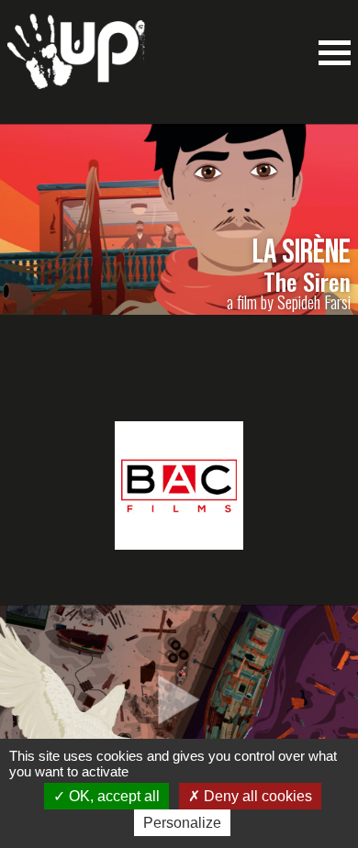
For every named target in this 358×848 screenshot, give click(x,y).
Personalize (182, 823)
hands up (76, 60)
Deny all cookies (256, 796)
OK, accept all (112, 796)
